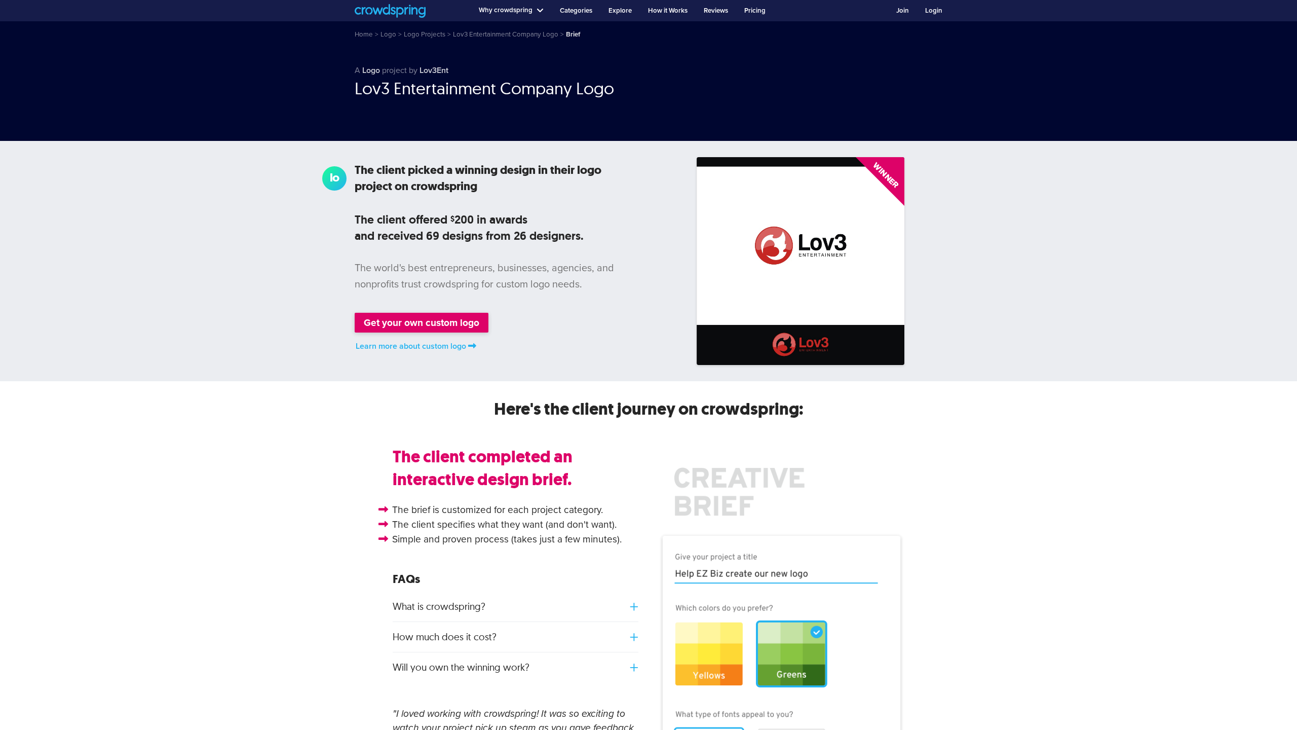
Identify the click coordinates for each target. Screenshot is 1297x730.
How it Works (668, 11)
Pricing (755, 11)
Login (933, 11)
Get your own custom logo (421, 322)
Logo (371, 70)
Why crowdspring (505, 10)
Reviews (716, 11)
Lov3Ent (433, 70)
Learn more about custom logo (411, 346)
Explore (620, 11)
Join (902, 11)
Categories (576, 11)
